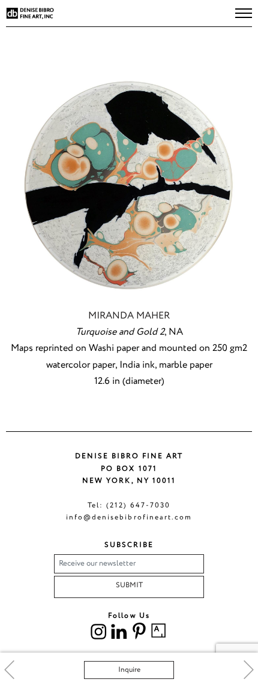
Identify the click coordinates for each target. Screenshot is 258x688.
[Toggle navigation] (243, 13)
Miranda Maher (129, 316)
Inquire (129, 670)
